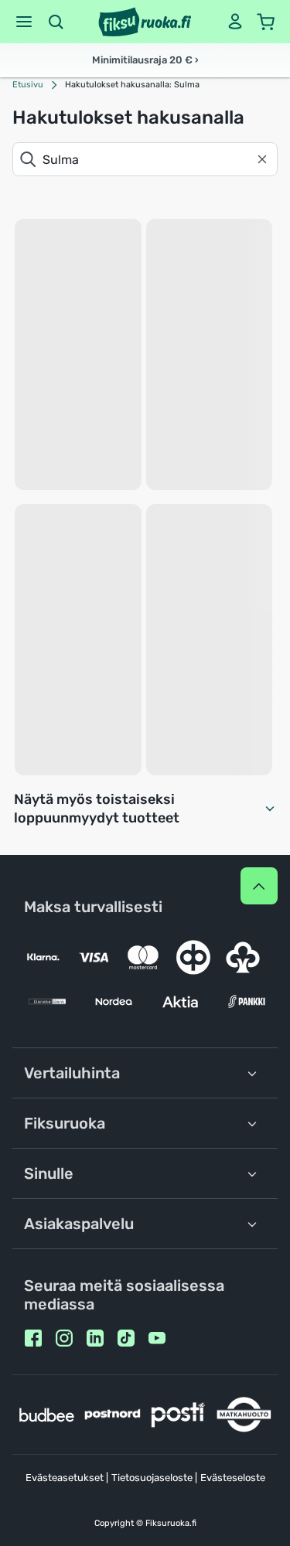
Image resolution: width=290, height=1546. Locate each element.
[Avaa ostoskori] (266, 21)
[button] (24, 21)
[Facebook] (33, 1338)
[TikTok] (126, 1338)
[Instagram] (64, 1338)
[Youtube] (157, 1338)
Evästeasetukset (65, 1477)
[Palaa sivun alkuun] (259, 885)
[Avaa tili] (235, 21)
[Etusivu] (145, 21)
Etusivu (27, 85)
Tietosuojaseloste (152, 1477)
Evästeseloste (232, 1477)
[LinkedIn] (95, 1338)
